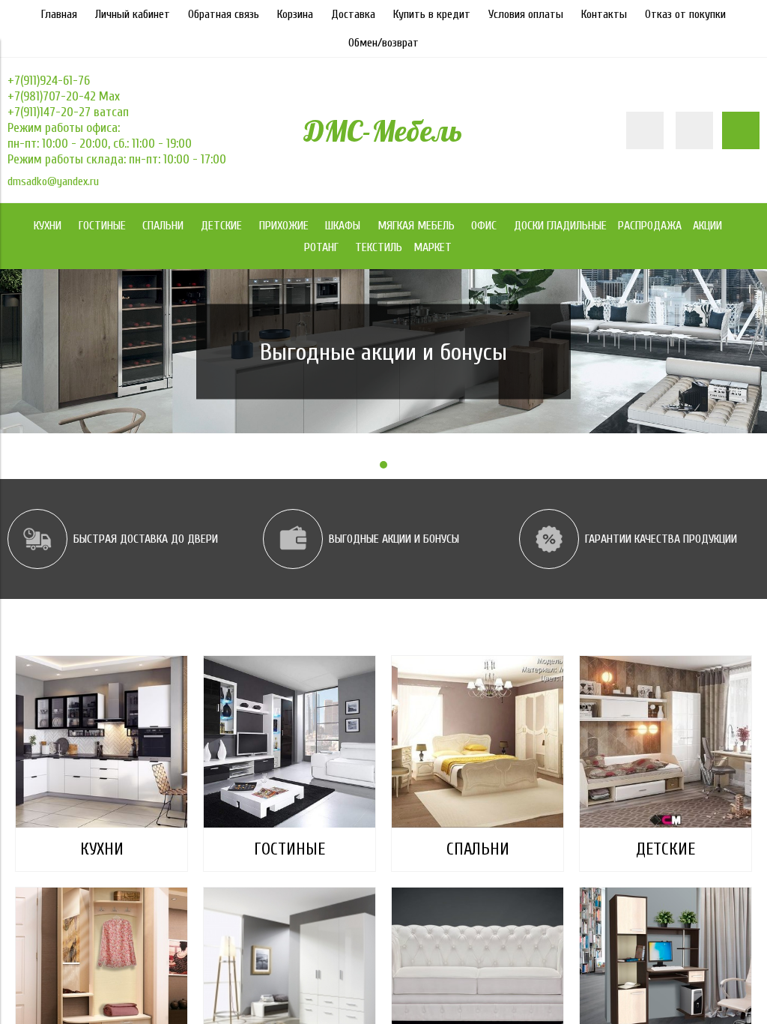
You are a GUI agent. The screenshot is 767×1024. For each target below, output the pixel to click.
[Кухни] (101, 742)
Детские (665, 849)
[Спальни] (477, 742)
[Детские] (665, 742)
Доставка (353, 14)
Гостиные (289, 849)
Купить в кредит (431, 14)
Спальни (477, 849)
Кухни (102, 849)
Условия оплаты (525, 14)
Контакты (604, 14)
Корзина (295, 14)
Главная (59, 14)
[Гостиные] (289, 742)
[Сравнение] (694, 130)
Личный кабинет (132, 14)
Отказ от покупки (685, 14)
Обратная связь (223, 14)
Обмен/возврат (383, 42)
